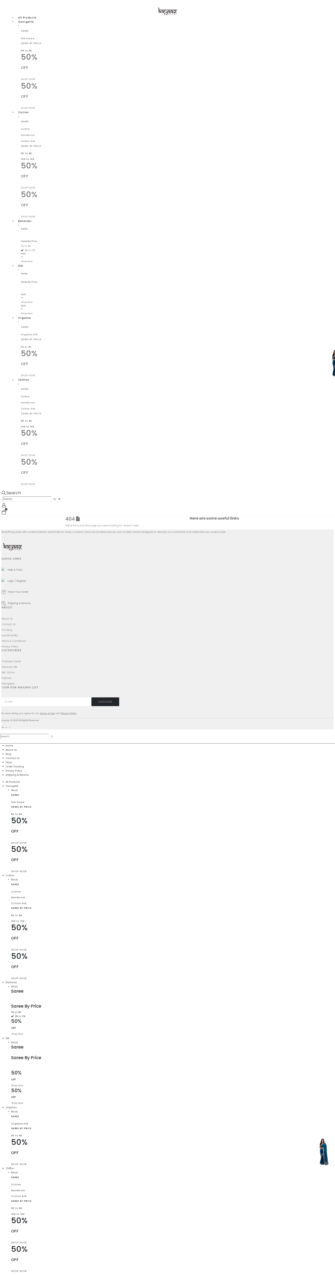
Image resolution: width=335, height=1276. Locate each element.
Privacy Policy (14, 770)
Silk (20, 266)
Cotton (23, 112)
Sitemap (220, 524)
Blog (8, 754)
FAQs (9, 762)
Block (24, 26)
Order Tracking (15, 766)
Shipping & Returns (17, 775)
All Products (13, 782)
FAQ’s (211, 524)
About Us (202, 524)
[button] (11, 493)
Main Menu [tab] (84, 741)
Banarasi (24, 221)
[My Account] (3, 505)
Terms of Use (47, 713)
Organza (24, 318)
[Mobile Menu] (4, 3)
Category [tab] (252, 741)
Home (193, 524)
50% (23, 295)
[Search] (55, 499)
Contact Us (233, 524)
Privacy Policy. (69, 713)
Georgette (26, 22)
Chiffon (23, 380)
